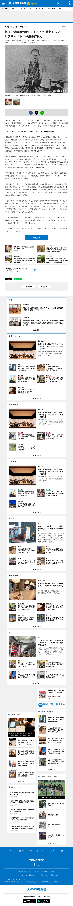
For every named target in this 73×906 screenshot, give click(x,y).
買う (31, 9)
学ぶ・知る (51, 9)
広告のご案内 (54, 875)
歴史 (29, 40)
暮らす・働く (40, 9)
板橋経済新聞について (24, 872)
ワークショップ (53, 40)
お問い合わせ (43, 875)
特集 (60, 9)
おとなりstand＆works (11, 42)
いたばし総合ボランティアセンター (27, 42)
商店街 (13, 40)
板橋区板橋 (44, 40)
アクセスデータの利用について (27, 875)
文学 (24, 40)
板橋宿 (7, 40)
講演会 (38, 40)
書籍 (33, 40)
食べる (14, 9)
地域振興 (19, 40)
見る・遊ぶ (22, 9)
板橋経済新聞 (17, 3)
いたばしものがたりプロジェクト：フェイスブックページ (20, 270)
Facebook (58, 3)
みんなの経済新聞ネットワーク (36, 889)
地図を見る (36, 238)
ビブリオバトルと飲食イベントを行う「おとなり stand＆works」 (31, 131)
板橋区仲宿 (61, 40)
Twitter (62, 3)
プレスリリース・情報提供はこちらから (45, 872)
